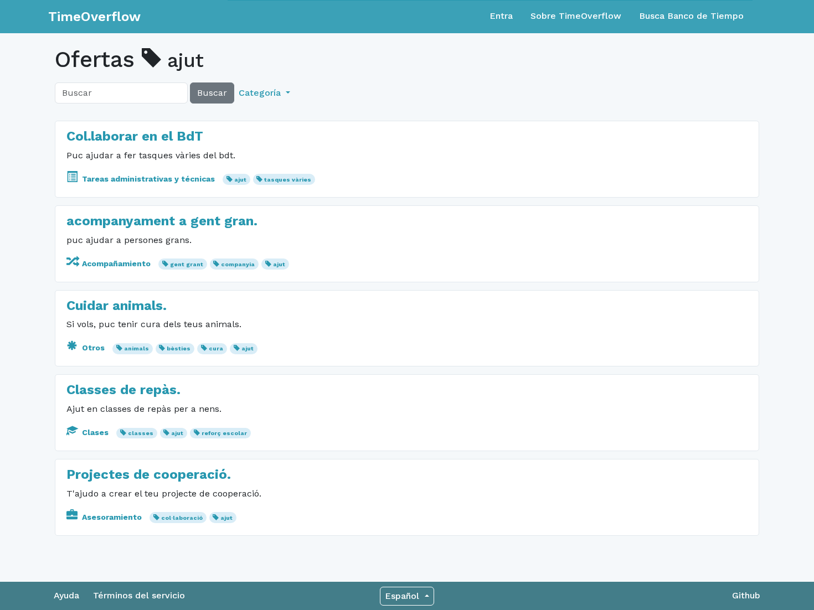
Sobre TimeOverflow (575, 16)
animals (136, 348)
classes (140, 433)
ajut (240, 179)
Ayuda (66, 595)
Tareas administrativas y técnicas (148, 178)
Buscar (212, 92)
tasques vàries (287, 179)
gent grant (186, 264)
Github (746, 595)
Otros (93, 347)
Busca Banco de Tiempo (691, 16)
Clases (95, 432)
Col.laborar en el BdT (134, 136)
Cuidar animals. (116, 305)
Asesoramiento (112, 517)
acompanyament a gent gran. (161, 221)
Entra (501, 16)
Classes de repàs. (123, 389)
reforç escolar (224, 433)
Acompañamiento (116, 263)
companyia (238, 264)
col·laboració (182, 517)
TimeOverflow (94, 16)
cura (216, 348)
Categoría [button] (261, 92)
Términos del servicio (139, 595)
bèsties (178, 348)
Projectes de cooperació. (148, 474)
